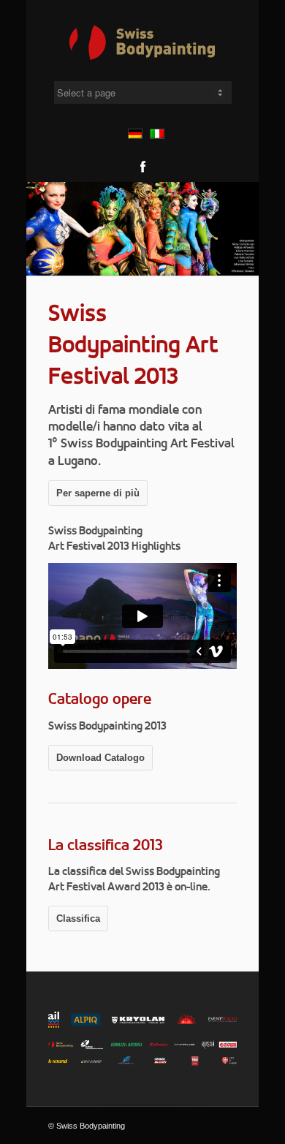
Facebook (142, 166)
